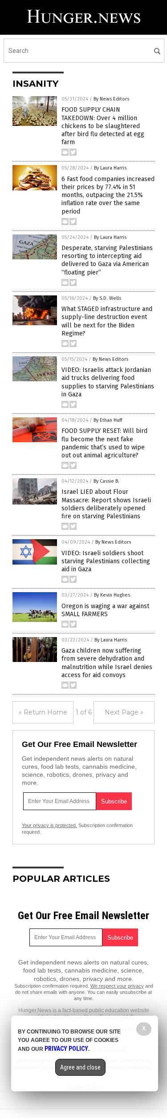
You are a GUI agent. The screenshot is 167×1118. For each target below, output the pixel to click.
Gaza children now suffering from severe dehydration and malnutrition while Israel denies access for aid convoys (106, 663)
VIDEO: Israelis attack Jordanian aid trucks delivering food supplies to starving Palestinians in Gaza (107, 382)
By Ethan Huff (108, 420)
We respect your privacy (117, 986)
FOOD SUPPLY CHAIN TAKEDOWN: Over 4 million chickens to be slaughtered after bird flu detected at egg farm (102, 126)
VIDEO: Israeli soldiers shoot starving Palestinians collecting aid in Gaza (105, 561)
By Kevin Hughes (112, 595)
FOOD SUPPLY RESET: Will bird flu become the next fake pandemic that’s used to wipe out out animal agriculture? (104, 443)
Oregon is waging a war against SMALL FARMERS (105, 610)
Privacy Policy (66, 1048)
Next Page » (124, 712)
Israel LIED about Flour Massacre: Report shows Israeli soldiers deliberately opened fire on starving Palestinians (106, 504)
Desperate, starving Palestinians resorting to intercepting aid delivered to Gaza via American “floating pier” (107, 260)
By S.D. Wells (107, 298)
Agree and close (80, 1067)
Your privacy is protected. (49, 825)
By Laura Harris (110, 168)
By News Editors (111, 99)
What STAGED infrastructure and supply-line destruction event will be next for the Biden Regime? (106, 321)
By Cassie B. (106, 481)
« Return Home (43, 712)
